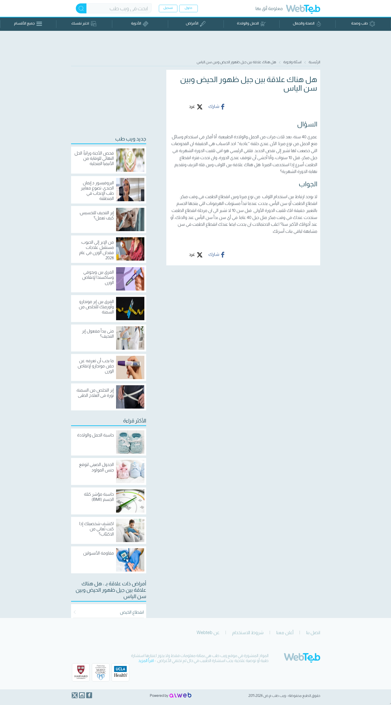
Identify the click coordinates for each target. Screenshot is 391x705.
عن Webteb (208, 632)
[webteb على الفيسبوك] (89, 695)
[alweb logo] (180, 695)
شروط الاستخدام (248, 632)
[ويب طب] (303, 10)
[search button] (81, 8)
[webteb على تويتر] (75, 695)
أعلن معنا (284, 632)
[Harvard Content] (81, 672)
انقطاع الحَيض (132, 612)
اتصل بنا (313, 632)
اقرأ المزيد (146, 660)
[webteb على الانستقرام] (82, 695)
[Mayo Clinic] (101, 672)
